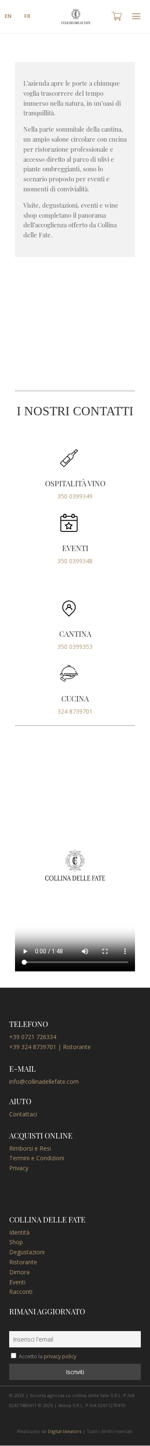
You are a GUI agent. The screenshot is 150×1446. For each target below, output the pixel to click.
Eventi (17, 1282)
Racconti (20, 1292)
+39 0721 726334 (32, 1037)
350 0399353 (75, 647)
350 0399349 (75, 496)
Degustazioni (27, 1252)
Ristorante (23, 1262)
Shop (16, 1242)
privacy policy (60, 1356)
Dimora (19, 1272)
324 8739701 (75, 711)
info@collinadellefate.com (44, 1081)
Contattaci (23, 1114)
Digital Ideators (64, 1431)
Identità (19, 1232)
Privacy (18, 1168)
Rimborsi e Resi (30, 1148)
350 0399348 (75, 561)
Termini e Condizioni (36, 1158)
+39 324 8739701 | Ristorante (50, 1047)
